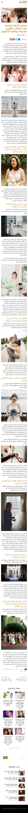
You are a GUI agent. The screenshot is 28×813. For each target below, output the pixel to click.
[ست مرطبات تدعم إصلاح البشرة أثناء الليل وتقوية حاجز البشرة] (20, 731)
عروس (4, 669)
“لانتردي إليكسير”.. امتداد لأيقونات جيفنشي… (11, 797)
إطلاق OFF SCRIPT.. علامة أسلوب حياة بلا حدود (11, 772)
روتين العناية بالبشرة (9, 669)
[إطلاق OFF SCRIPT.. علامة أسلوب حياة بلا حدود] (22, 773)
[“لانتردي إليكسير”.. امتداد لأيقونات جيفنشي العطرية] (22, 798)
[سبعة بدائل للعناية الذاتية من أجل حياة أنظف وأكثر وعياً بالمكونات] (8, 695)
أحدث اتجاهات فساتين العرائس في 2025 (21, 680)
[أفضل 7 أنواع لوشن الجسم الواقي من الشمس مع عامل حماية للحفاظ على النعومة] (20, 714)
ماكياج (25, 671)
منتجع (21, 671)
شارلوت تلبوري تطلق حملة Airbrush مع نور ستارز (11, 785)
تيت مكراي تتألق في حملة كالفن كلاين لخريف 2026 (11, 778)
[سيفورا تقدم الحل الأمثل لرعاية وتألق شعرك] (22, 792)
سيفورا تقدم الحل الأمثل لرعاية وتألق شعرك (11, 791)
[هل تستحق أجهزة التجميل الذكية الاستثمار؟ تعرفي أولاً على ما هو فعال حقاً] (8, 714)
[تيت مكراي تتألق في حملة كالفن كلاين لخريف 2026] (22, 779)
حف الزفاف (16, 669)
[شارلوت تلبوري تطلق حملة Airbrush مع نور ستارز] (22, 786)
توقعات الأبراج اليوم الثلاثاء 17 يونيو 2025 (6, 680)
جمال (20, 692)
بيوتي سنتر (21, 669)
